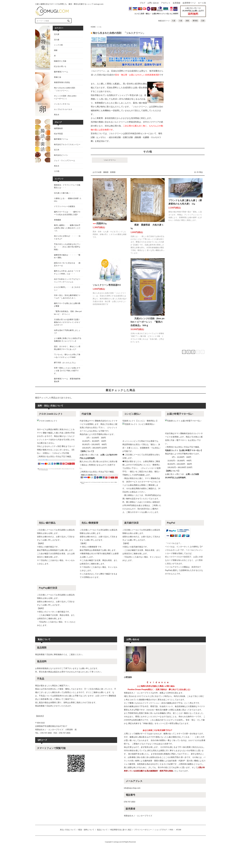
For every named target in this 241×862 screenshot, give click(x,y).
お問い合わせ (153, 3)
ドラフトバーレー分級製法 (64, 206)
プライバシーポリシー (143, 830)
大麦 (173, 21)
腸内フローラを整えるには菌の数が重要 (67, 304)
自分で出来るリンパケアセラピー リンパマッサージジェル (68, 280)
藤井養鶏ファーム (61, 139)
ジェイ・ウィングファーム (64, 160)
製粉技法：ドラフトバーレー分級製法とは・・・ (67, 186)
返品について (102, 830)
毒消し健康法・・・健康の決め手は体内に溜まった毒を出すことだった (67, 228)
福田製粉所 (58, 128)
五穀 (202, 21)
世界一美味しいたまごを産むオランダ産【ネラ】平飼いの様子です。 (67, 370)
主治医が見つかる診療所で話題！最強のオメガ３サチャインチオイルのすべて (67, 322)
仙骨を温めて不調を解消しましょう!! (67, 331)
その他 (56, 171)
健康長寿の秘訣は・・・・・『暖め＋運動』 (67, 256)
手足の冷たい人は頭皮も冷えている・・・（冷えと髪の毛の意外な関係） (67, 247)
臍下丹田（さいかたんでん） (65, 363)
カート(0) (202, 3)
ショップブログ (161, 830)
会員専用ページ (189, 3)
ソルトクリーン (110, 160)
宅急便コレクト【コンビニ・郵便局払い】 (140, 421)
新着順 (112, 172)
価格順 (105, 172)
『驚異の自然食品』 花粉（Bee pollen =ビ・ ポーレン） (68, 312)
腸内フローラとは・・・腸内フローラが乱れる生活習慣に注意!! (67, 213)
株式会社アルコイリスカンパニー (67, 144)
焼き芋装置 (58, 134)
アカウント (165, 3)
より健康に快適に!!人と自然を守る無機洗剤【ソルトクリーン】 (67, 339)
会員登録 (176, 3)
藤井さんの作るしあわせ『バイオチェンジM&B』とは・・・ (67, 272)
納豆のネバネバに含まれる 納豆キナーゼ (67, 264)
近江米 (56, 150)
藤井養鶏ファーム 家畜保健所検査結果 (67, 380)
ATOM (178, 830)
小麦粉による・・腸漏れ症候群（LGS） (67, 199)
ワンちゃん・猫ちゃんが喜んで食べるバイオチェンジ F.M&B (67, 355)
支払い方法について (68, 830)
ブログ (142, 3)
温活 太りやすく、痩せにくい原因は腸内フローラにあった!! (67, 347)
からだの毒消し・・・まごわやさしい (67, 288)
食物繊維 (57, 220)
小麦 (180, 21)
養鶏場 (195, 21)
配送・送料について (86, 830)
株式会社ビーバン (61, 155)
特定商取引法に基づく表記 (120, 830)
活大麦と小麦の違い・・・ (64, 193)
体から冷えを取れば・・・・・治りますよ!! (67, 237)
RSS (171, 830)
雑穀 (187, 21)
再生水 (56, 166)
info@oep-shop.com (132, 788)
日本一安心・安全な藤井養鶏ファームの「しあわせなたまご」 (67, 296)
